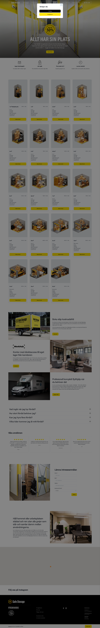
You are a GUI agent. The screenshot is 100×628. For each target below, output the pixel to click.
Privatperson (50, 14)
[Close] (61, 5)
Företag (50, 11)
